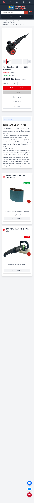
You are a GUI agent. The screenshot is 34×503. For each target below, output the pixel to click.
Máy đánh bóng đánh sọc (8, 22)
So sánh (18, 97)
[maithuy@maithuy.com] (10, 2)
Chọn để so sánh (18, 218)
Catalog (18, 106)
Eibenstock (6, 72)
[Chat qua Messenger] (29, 489)
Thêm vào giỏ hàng (18, 88)
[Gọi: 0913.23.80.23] (4, 2)
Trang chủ (4, 21)
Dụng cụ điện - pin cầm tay (14, 21)
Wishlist (18, 92)
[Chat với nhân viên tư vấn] (29, 494)
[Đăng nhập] (23, 2)
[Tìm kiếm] (26, 12)
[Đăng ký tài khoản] (30, 2)
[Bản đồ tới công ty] (16, 2)
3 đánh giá (18, 102)
